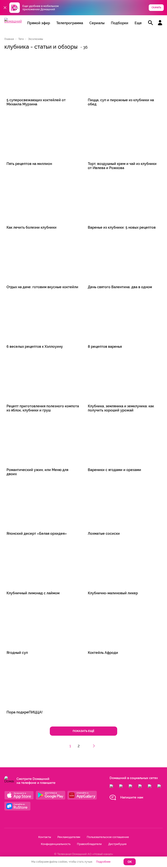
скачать (156, 7)
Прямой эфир (38, 23)
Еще (138, 23)
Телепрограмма (69, 23)
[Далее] (94, 746)
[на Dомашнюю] (13, 21)
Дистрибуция (117, 844)
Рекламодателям (68, 837)
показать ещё (83, 731)
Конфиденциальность (55, 844)
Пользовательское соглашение (108, 837)
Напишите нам (131, 797)
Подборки (119, 23)
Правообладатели (89, 844)
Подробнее (103, 861)
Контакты (44, 837)
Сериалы (97, 23)
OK (130, 862)
